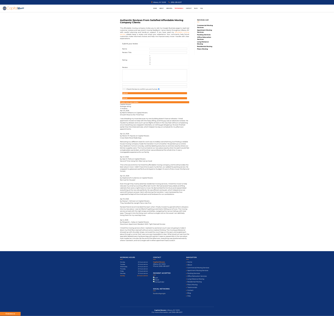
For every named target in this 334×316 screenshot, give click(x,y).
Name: (124, 49)
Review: (125, 67)
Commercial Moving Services (198, 268)
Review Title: (127, 52)
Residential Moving (194, 282)
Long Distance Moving (195, 279)
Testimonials (178, 8)
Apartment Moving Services (197, 270)
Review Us (11, 314)
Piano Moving (192, 284)
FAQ (201, 8)
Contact (189, 8)
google (163, 293)
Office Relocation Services (197, 276)
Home (155, 8)
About (161, 8)
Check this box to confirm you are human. (142, 89)
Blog (196, 8)
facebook (156, 293)
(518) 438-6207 (176, 2)
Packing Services (193, 273)
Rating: (124, 60)
